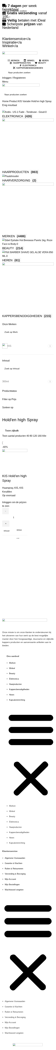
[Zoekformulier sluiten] (3, 3)
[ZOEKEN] (50, 10)
